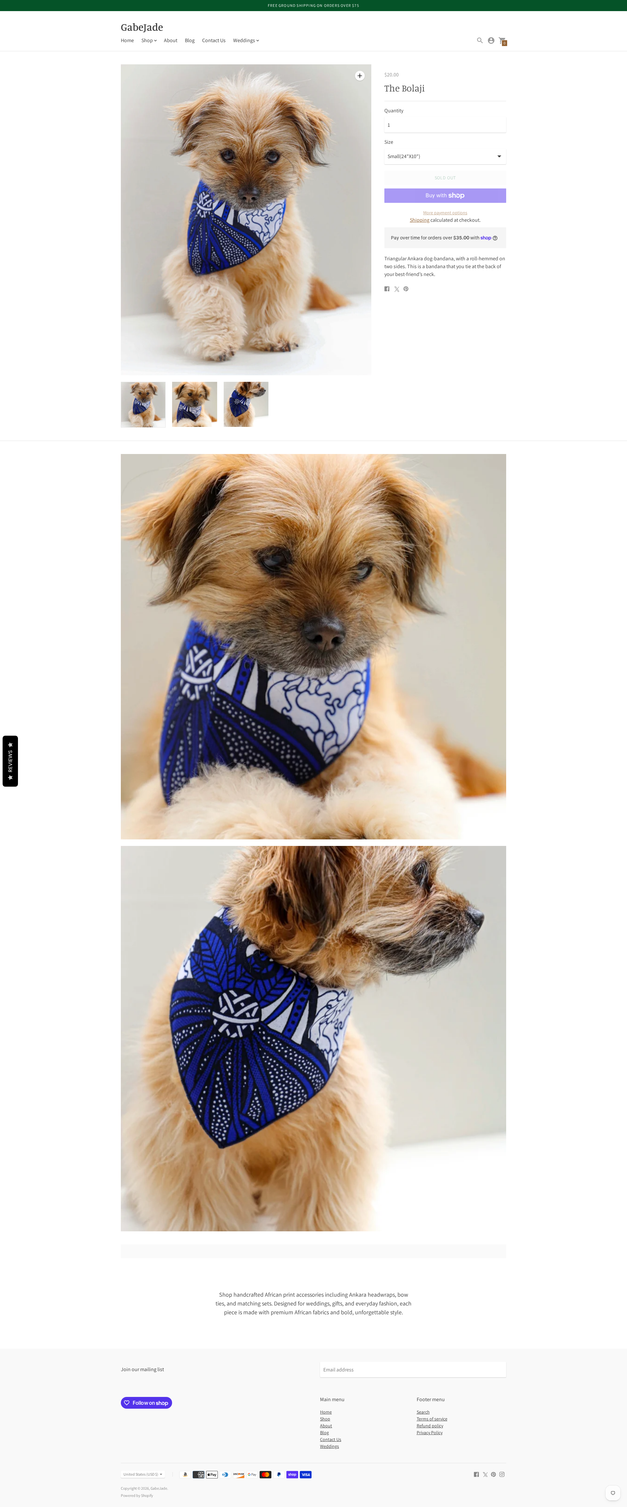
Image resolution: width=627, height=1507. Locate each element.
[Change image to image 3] (246, 404)
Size (388, 142)
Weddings (329, 1446)
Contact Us (214, 40)
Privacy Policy (429, 1432)
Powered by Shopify (137, 1495)
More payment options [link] (445, 213)
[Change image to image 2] (194, 404)
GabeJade (159, 1488)
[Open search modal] (480, 40)
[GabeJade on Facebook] (476, 1473)
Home (127, 40)
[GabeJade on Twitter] (485, 1473)
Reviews (10, 761)
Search (423, 1412)
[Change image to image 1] (143, 405)
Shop (325, 1419)
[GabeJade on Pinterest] (493, 1473)
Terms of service (432, 1419)
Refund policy (430, 1426)
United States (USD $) (140, 1474)
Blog (190, 40)
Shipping (419, 220)
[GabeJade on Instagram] (502, 1473)
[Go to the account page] (491, 40)
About (170, 40)
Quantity (393, 111)
